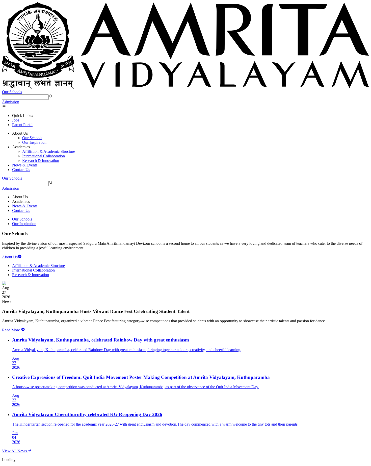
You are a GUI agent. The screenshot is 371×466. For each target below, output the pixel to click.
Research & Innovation (40, 160)
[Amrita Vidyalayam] (185, 46)
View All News (15, 451)
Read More (11, 330)
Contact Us (21, 169)
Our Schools (12, 92)
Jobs (15, 120)
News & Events (24, 165)
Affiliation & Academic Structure (48, 151)
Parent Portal (22, 124)
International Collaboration (43, 156)
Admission (10, 102)
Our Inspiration (34, 142)
